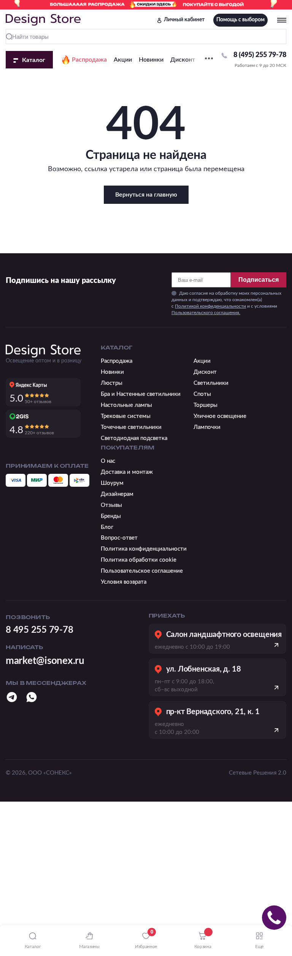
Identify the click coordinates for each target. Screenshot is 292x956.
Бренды (111, 516)
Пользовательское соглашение (142, 571)
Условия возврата (123, 582)
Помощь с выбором (240, 19)
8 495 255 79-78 (39, 630)
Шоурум (112, 483)
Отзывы (111, 505)
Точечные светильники (131, 427)
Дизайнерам (117, 494)
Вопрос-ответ (119, 538)
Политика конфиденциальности (144, 549)
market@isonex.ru (45, 661)
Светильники (211, 383)
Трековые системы (126, 416)
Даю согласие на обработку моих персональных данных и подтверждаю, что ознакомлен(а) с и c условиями (226, 302)
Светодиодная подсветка (134, 438)
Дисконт (182, 60)
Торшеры (205, 405)
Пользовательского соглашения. (205, 312)
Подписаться (258, 279)
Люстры (111, 383)
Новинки (151, 60)
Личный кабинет (184, 19)
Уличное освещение (220, 416)
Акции (123, 60)
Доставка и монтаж (127, 472)
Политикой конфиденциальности (210, 306)
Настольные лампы (126, 405)
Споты (202, 394)
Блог (107, 527)
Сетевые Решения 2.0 (257, 773)
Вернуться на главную (146, 195)
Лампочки (207, 427)
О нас (108, 461)
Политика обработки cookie (138, 560)
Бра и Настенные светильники (141, 394)
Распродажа (89, 60)
